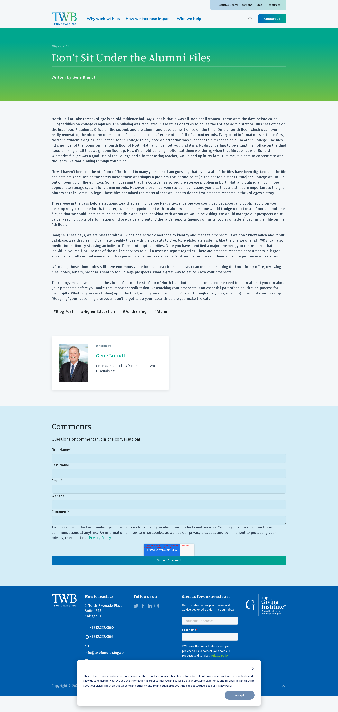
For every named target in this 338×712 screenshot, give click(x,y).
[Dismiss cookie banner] (253, 668)
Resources (273, 5)
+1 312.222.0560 (101, 628)
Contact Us (272, 19)
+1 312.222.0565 (101, 637)
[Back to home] (64, 19)
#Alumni (162, 311)
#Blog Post (63, 311)
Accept (239, 695)
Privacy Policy (100, 538)
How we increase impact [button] (148, 19)
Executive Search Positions (234, 5)
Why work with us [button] (103, 19)
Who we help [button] (189, 19)
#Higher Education (98, 311)
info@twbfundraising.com (104, 656)
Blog (259, 5)
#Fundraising (135, 311)
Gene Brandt (83, 77)
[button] (250, 19)
